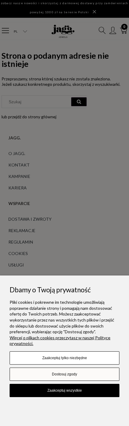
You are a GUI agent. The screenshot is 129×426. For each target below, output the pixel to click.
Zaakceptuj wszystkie (64, 390)
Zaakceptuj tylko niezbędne (64, 358)
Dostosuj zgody (64, 374)
